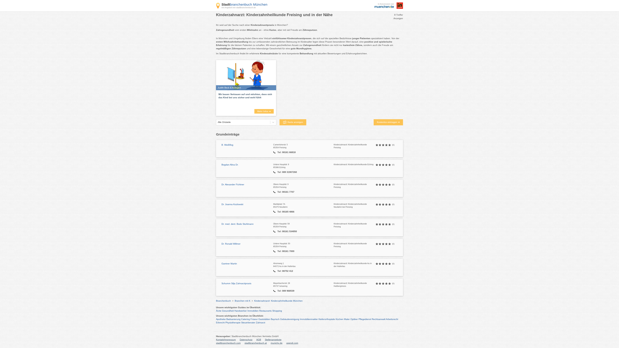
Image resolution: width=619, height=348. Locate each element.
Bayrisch (275, 319)
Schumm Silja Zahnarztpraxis (236, 283)
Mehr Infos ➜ (264, 111)
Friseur (254, 319)
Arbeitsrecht (392, 319)
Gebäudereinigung (289, 319)
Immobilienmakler (309, 319)
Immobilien (253, 310)
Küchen (339, 319)
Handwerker (240, 310)
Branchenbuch (223, 301)
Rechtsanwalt (378, 319)
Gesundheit (228, 310)
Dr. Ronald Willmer (231, 243)
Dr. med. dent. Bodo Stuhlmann (237, 224)
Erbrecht (220, 322)
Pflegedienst (365, 319)
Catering (245, 319)
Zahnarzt (260, 322)
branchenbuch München (244, 4)
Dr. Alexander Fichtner (232, 184)
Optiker (354, 319)
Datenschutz (246, 339)
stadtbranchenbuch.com (228, 343)
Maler (347, 319)
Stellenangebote (273, 339)
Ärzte (218, 310)
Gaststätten (264, 319)
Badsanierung (233, 319)
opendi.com (292, 343)
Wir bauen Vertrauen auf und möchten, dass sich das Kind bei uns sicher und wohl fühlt (245, 96)
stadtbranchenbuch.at (256, 343)
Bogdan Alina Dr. (229, 164)
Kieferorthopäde (327, 319)
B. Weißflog (227, 145)
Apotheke (221, 319)
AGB (258, 339)
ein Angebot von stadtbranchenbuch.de (238, 7)
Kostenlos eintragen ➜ (388, 122)
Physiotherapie (233, 322)
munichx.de (276, 343)
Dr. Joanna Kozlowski (232, 204)
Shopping (277, 310)
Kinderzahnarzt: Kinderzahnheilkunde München (278, 301)
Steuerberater (248, 322)
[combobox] (217, 122)
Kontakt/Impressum (226, 339)
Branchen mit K (242, 301)
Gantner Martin (229, 263)
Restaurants (265, 310)
